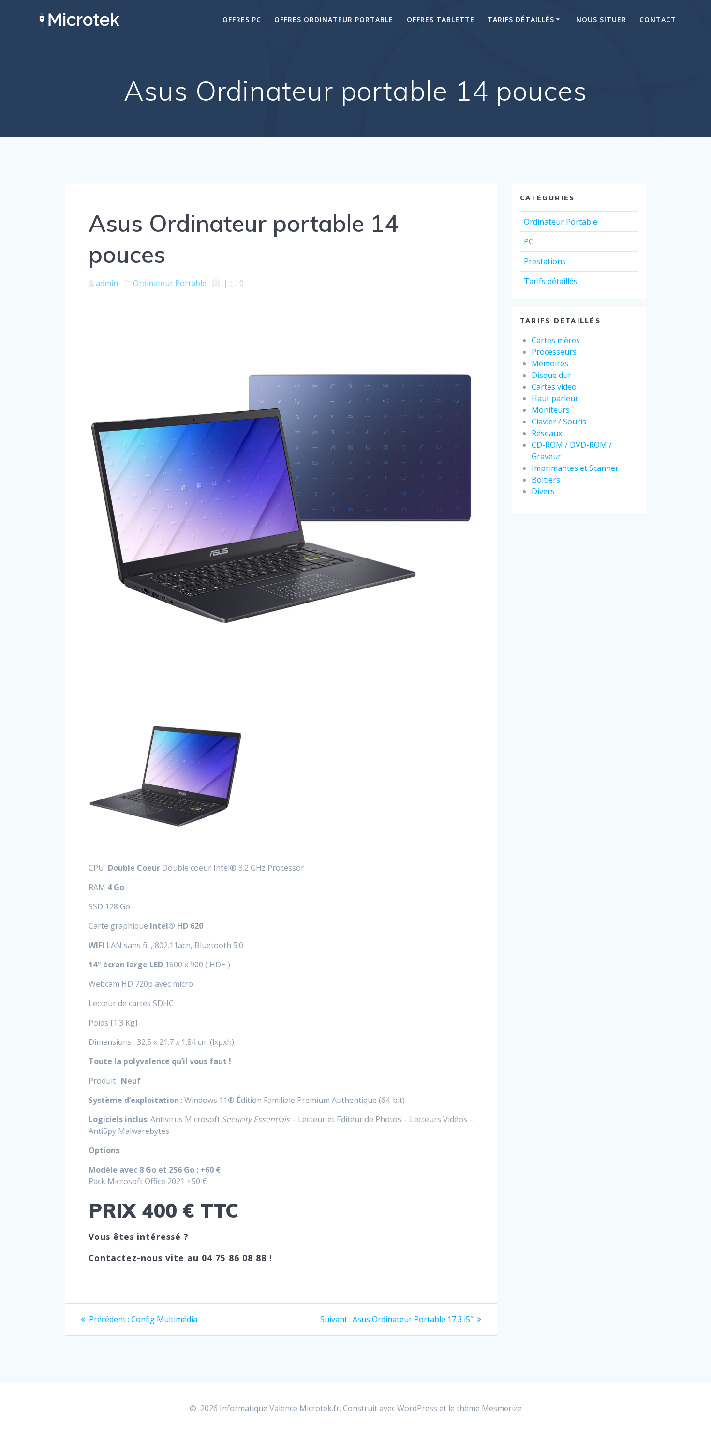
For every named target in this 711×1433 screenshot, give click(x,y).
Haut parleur (555, 398)
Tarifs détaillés (521, 19)
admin (107, 283)
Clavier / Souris (559, 421)
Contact (657, 19)
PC (528, 241)
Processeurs (554, 352)
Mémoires (550, 363)
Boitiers (546, 479)
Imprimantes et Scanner (575, 468)
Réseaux (547, 433)
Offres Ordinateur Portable (333, 19)
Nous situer (601, 19)
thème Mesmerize (489, 1408)
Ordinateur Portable (170, 283)
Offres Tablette (440, 19)
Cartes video (554, 386)
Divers (543, 491)
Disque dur (551, 375)
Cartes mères (556, 340)
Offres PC (241, 19)
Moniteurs (551, 410)
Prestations (545, 261)
